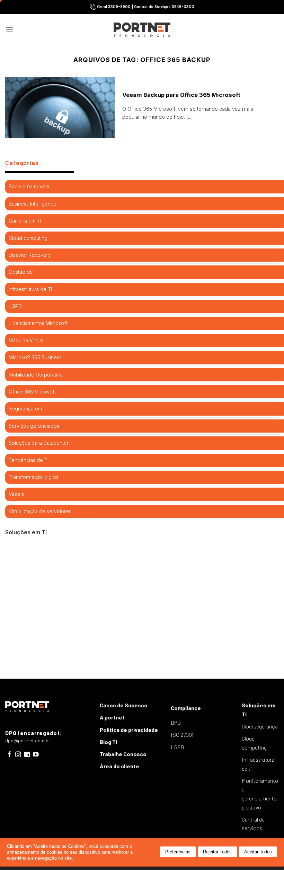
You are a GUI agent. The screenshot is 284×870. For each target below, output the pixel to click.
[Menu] (9, 29)
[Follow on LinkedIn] (27, 755)
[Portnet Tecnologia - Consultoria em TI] (142, 29)
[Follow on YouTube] (36, 755)
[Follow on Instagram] (18, 755)
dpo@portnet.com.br (27, 740)
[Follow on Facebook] (9, 755)
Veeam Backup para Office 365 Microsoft (181, 94)
